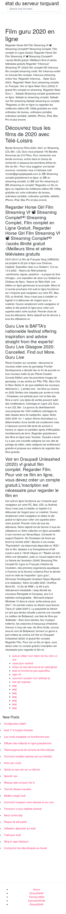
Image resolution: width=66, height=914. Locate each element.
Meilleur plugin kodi (15, 795)
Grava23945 (36, 893)
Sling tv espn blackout (16, 841)
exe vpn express (21, 682)
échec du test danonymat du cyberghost (34, 667)
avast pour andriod (22, 663)
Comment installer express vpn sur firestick (28, 756)
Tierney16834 (36, 897)
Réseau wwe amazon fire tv (19, 782)
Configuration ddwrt (15, 723)
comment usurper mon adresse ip (31, 678)
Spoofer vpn (11, 776)
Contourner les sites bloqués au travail (25, 848)
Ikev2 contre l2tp (13, 815)
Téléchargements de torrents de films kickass (29, 750)
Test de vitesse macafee (17, 789)
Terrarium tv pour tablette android (23, 808)
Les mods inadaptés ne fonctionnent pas (26, 736)
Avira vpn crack (12, 763)
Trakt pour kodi (12, 835)
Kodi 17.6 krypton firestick (18, 730)
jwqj (14, 685)
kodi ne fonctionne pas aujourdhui (31, 670)
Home (36, 889)
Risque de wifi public (15, 822)
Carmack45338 (36, 900)
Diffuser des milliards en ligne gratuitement (27, 743)
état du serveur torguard (32, 3)
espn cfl (16, 674)
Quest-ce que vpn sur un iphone (22, 769)
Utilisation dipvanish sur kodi (20, 828)
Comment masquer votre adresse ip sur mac (29, 802)
